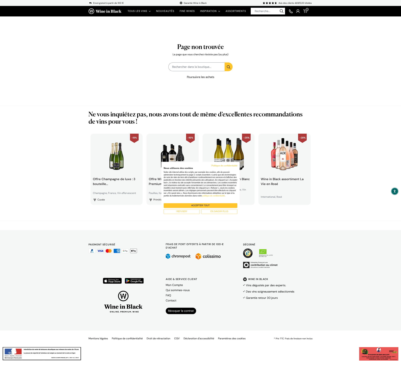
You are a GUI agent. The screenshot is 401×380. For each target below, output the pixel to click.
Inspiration (208, 11)
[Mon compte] (298, 11)
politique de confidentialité (213, 196)
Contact (171, 300)
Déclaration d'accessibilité (199, 338)
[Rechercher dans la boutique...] (229, 66)
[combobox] (268, 11)
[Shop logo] (105, 11)
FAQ (168, 295)
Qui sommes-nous (178, 290)
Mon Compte (174, 285)
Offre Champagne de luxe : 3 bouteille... (114, 181)
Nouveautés (165, 11)
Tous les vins (137, 11)
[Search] (282, 11)
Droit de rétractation (158, 338)
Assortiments (236, 11)
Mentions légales (98, 338)
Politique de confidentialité (127, 338)
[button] (394, 191)
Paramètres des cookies (232, 338)
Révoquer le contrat (181, 311)
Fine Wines (187, 11)
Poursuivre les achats (200, 77)
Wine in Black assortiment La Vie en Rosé (282, 181)
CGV (177, 338)
